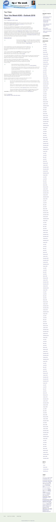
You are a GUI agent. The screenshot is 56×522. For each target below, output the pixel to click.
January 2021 (45, 165)
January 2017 (45, 256)
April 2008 (45, 422)
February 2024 (45, 101)
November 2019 (45, 192)
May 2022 (45, 133)
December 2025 (46, 58)
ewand (16, 20)
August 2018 (45, 220)
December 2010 (45, 398)
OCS (46, 490)
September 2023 (46, 105)
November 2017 (45, 236)
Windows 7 (48, 506)
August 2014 (45, 313)
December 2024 (46, 81)
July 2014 (44, 315)
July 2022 (44, 129)
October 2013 (45, 333)
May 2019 (44, 204)
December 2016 (45, 258)
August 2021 (45, 151)
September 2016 (46, 264)
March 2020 (45, 184)
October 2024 (45, 85)
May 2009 (45, 410)
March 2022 (45, 137)
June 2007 (45, 442)
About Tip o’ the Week (11, 516)
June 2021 (45, 155)
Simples (23, 53)
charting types (19, 30)
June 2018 (45, 224)
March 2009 (45, 414)
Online (47, 495)
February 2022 (45, 139)
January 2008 (45, 428)
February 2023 (45, 115)
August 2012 (45, 361)
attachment (8, 95)
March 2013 (45, 347)
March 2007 (45, 448)
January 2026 (45, 56)
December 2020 (46, 167)
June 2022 (45, 131)
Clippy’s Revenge (29, 43)
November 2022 (46, 121)
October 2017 (45, 238)
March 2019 (45, 208)
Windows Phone (47, 511)
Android (46, 477)
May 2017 (44, 248)
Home (46, 486)
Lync (48, 487)
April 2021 (45, 159)
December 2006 (46, 454)
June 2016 (45, 270)
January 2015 (45, 303)
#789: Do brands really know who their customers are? (47, 20)
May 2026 (45, 48)
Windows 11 (46, 510)
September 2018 (46, 218)
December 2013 (45, 329)
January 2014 (45, 327)
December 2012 (45, 353)
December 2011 (45, 377)
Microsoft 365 (45, 489)
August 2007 (45, 438)
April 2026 (45, 50)
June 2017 (45, 246)
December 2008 (46, 420)
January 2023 (45, 117)
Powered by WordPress (24, 520)
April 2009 (45, 412)
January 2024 (45, 103)
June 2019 (45, 202)
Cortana (47, 482)
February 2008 (45, 426)
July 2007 (44, 440)
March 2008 (45, 424)
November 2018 (45, 214)
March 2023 (45, 113)
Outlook (19, 95)
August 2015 (45, 289)
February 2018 (45, 230)
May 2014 (44, 319)
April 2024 (45, 97)
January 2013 (45, 351)
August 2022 (45, 127)
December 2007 (45, 430)
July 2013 (44, 339)
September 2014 (46, 311)
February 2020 (45, 186)
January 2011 (45, 396)
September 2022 (46, 125)
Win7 (45, 506)
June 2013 (45, 341)
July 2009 (44, 408)
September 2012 (46, 359)
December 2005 (46, 458)
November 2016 (45, 260)
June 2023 (45, 107)
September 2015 (46, 287)
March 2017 (45, 252)
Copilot (44, 482)
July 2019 (44, 200)
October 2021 (45, 147)
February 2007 (45, 450)
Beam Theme (32, 520)
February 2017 (45, 254)
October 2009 (45, 404)
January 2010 (45, 400)
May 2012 (44, 367)
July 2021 (44, 153)
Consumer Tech (47, 481)
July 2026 (44, 44)
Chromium (49, 479)
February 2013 (45, 349)
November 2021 (45, 145)
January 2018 (45, 232)
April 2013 (45, 345)
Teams (48, 503)
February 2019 (45, 210)
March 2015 (45, 299)
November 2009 (46, 402)
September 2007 (46, 436)
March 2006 (45, 456)
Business (46, 478)
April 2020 (45, 182)
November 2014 (45, 307)
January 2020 (45, 188)
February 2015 (45, 301)
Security (46, 502)
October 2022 (45, 123)
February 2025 (45, 77)
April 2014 (45, 321)
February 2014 (45, 325)
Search (44, 502)
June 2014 (45, 317)
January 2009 (45, 418)
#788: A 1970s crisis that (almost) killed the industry (47, 25)
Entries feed (45, 467)
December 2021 (45, 143)
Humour (48, 486)
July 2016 (44, 268)
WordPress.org (45, 471)
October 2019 (45, 194)
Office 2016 (15, 95)
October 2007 (45, 434)
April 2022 (45, 135)
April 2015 (45, 297)
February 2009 (45, 416)
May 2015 (44, 295)
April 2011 (44, 390)
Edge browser (47, 483)
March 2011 (45, 392)
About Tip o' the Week (42, 4)
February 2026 (45, 54)
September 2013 (46, 335)
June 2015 (45, 293)
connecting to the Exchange (31, 33)
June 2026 (45, 46)
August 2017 (45, 242)
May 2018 (44, 226)
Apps (49, 477)
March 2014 (45, 323)
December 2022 (46, 119)
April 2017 (44, 250)
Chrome (45, 479)
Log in (44, 465)
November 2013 (45, 331)
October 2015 (45, 285)
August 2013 (45, 337)
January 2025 (45, 79)
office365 (48, 492)
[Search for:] (47, 11)
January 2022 (45, 141)
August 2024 (45, 89)
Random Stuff (47, 501)
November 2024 (46, 83)
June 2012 (45, 365)
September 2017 (46, 240)
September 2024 (46, 87)
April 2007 (45, 446)
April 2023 (45, 111)
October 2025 (45, 62)
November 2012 (45, 355)
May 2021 (44, 157)
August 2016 (45, 266)
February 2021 (45, 163)
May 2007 (44, 444)
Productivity (47, 499)
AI (43, 477)
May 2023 (45, 109)
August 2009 (45, 406)
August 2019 (45, 198)
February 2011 (45, 394)
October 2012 (45, 357)
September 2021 (46, 149)
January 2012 (45, 375)
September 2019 (46, 196)
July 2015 (44, 291)
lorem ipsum (30, 91)
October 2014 (45, 309)
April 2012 (45, 369)
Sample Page (19, 516)
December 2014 (45, 305)
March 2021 (45, 161)
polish (27, 30)
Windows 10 (47, 508)
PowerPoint (45, 498)
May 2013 (44, 343)
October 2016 (45, 262)
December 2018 (45, 212)
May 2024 (45, 95)
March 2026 (45, 52)
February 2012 (45, 373)
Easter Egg (24, 87)
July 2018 (44, 222)
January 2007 (45, 452)
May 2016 (44, 272)
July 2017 (44, 244)
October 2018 (45, 216)
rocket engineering (33, 65)
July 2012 (44, 363)
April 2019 (45, 206)
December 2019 (45, 190)
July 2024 (44, 91)
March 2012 (45, 371)
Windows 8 (46, 507)
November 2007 (46, 432)
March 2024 (45, 99)
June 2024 (45, 93)
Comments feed (45, 469)
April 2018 (45, 228)
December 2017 (45, 234)
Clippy (12, 95)
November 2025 (46, 60)
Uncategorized (9, 94)
